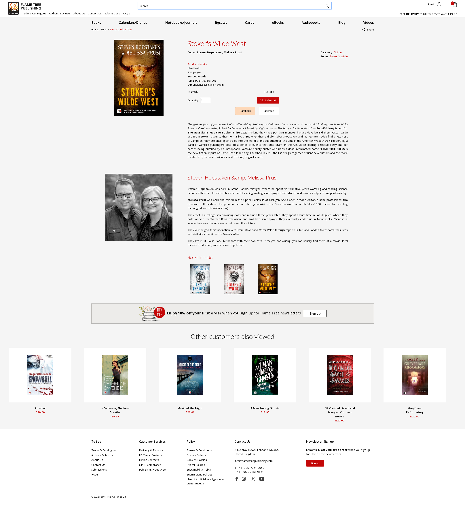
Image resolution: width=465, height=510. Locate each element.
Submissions (112, 13)
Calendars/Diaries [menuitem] (133, 22)
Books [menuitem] (96, 22)
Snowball (40, 408)
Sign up (315, 313)
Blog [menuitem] (341, 22)
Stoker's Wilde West (121, 29)
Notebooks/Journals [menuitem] (181, 22)
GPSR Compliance (150, 465)
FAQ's (126, 13)
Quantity (193, 100)
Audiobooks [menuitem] (311, 22)
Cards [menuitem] (249, 22)
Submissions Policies (199, 474)
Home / (95, 29)
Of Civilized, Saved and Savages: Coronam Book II (340, 412)
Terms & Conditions (199, 450)
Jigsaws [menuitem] (221, 22)
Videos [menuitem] (368, 22)
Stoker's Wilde (339, 56)
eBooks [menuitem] (278, 22)
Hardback (245, 110)
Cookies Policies (197, 460)
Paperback (269, 110)
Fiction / (105, 29)
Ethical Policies (196, 465)
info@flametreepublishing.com (254, 461)
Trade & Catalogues (33, 13)
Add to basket (268, 100)
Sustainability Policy (199, 469)
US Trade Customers (152, 455)
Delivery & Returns (151, 450)
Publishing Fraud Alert (152, 469)
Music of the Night (190, 408)
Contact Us (95, 13)
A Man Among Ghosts (265, 408)
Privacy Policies (196, 455)
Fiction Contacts (149, 460)
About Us (79, 13)
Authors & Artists (60, 13)
